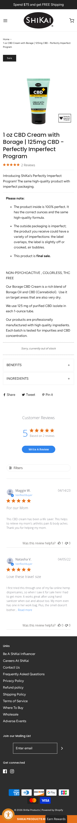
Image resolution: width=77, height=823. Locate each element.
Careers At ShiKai (16, 661)
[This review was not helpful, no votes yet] (66, 543)
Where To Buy (13, 708)
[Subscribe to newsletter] (62, 748)
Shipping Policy (14, 694)
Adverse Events (14, 721)
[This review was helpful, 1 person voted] (59, 543)
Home (6, 39)
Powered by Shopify (52, 810)
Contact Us (11, 667)
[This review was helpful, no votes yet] (59, 625)
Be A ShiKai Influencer (19, 654)
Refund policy (13, 687)
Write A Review (39, 449)
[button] (38, 819)
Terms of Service (15, 701)
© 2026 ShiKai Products (27, 810)
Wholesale (10, 714)
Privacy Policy (13, 681)
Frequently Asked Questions (24, 674)
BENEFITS (14, 365)
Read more (25, 610)
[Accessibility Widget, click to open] (8, 814)
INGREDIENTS (17, 378)
